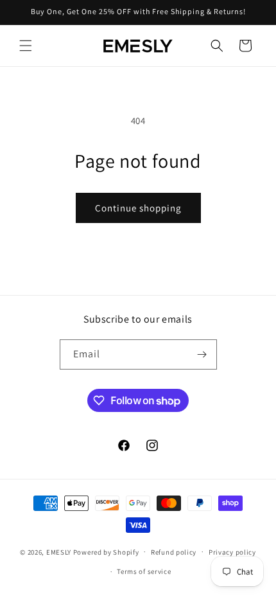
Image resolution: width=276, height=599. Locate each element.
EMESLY (58, 551)
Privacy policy (232, 552)
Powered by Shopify (106, 551)
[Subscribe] (202, 354)
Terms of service (144, 571)
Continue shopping (138, 208)
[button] (26, 45)
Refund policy (173, 552)
